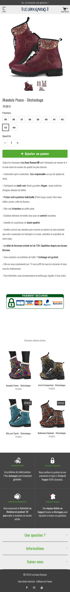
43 (5, 127)
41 (54, 119)
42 (62, 119)
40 (46, 119)
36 (13, 119)
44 (14, 127)
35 (5, 119)
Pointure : (7, 113)
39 (38, 119)
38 (29, 119)
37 (22, 119)
